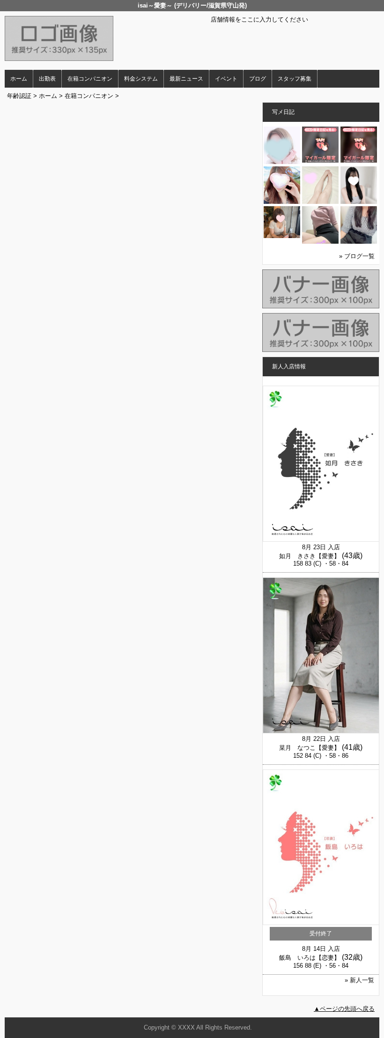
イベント (226, 78)
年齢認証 (19, 95)
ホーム (18, 78)
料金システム (141, 78)
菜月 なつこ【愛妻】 (309, 747)
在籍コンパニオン (89, 78)
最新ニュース (186, 78)
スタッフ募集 (294, 78)
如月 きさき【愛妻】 (309, 556)
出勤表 (47, 78)
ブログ (257, 78)
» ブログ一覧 (357, 256)
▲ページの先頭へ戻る (344, 1008)
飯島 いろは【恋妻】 (309, 957)
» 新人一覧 (359, 980)
